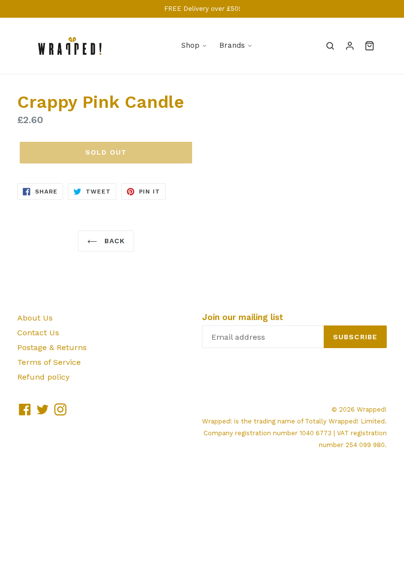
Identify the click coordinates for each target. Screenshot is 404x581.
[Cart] (369, 45)
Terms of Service (49, 362)
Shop (190, 45)
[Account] (349, 45)
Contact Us (38, 332)
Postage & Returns (52, 347)
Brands (232, 45)
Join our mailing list (242, 317)
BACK (113, 241)
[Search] (330, 45)
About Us (35, 318)
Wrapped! (372, 409)
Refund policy (43, 377)
